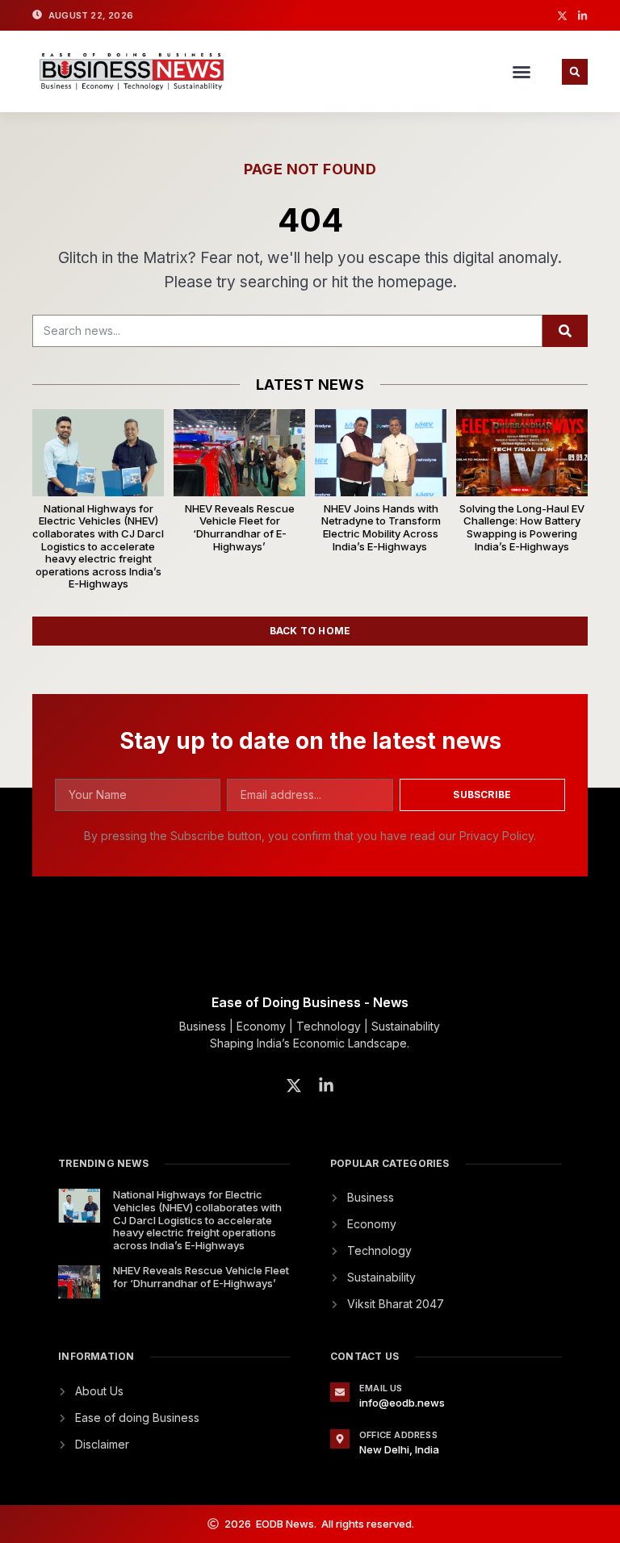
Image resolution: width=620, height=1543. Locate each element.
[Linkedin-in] (582, 15)
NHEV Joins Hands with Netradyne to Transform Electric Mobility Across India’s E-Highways (381, 527)
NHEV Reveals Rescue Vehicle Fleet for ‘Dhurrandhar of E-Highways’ (240, 527)
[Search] (565, 331)
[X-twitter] (562, 15)
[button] (521, 71)
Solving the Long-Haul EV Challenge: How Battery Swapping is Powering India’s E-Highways (521, 527)
